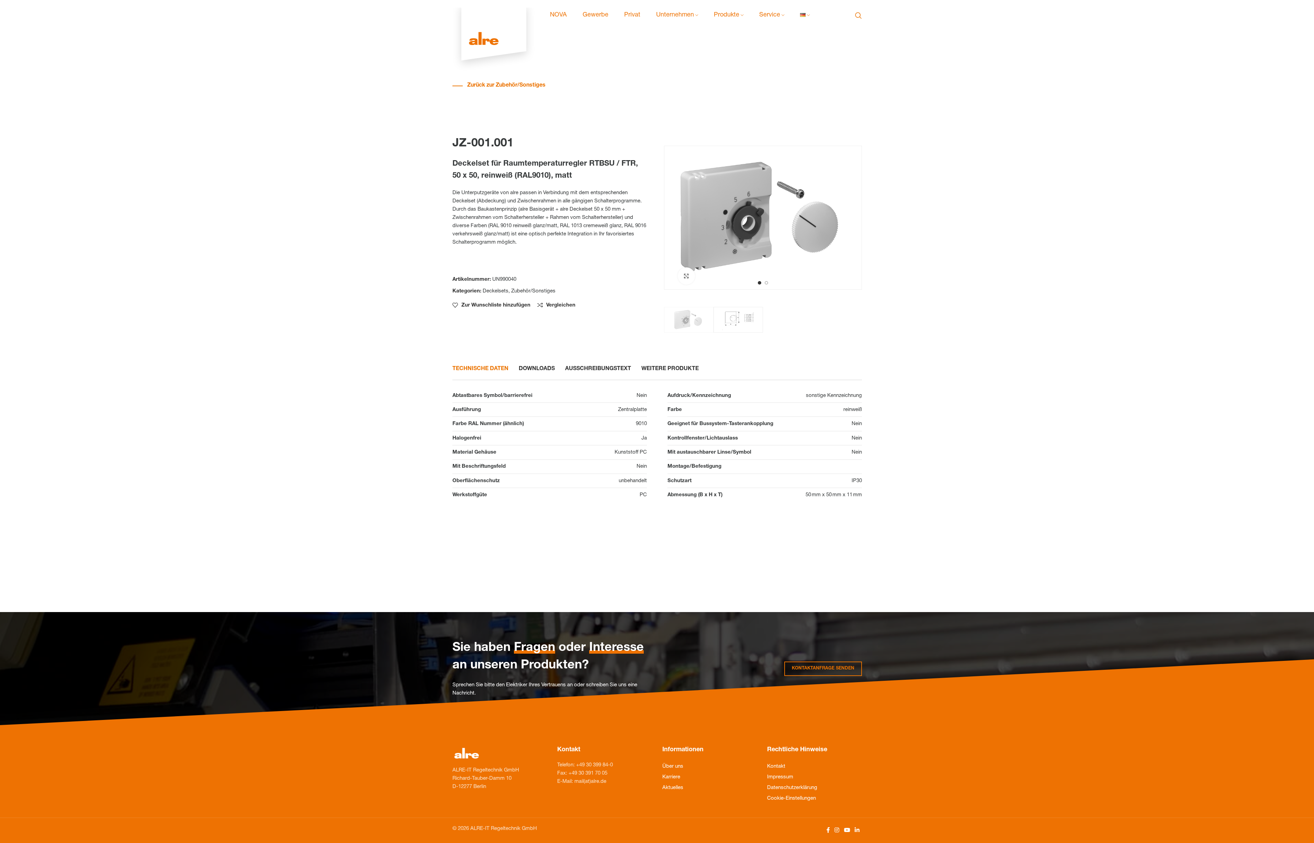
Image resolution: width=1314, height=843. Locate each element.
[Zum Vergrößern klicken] (686, 276)
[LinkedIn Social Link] (857, 830)
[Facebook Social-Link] (828, 830)
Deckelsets (495, 291)
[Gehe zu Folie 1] (759, 283)
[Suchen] (858, 15)
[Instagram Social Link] (837, 830)
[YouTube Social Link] (847, 830)
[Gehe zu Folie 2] (766, 283)
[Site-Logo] (493, 15)
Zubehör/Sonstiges (533, 291)
